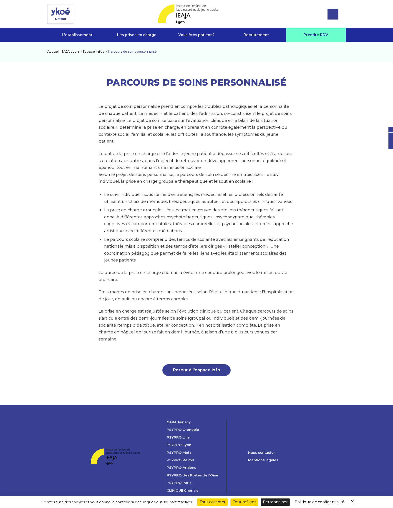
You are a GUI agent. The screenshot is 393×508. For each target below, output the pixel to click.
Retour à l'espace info (196, 369)
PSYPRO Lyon (179, 445)
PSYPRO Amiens (181, 468)
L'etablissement (77, 35)
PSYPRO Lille (178, 437)
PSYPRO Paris (179, 483)
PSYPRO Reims (180, 460)
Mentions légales (263, 460)
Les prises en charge (136, 35)
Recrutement (256, 35)
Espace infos (93, 51)
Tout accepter (212, 502)
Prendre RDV (316, 35)
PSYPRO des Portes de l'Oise (192, 475)
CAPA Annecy (179, 422)
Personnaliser (275, 502)
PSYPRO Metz (179, 453)
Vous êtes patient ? (196, 35)
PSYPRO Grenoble (183, 430)
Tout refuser (244, 502)
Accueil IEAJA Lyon (63, 51)
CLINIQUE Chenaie (183, 490)
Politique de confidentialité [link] (319, 502)
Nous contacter (261, 453)
